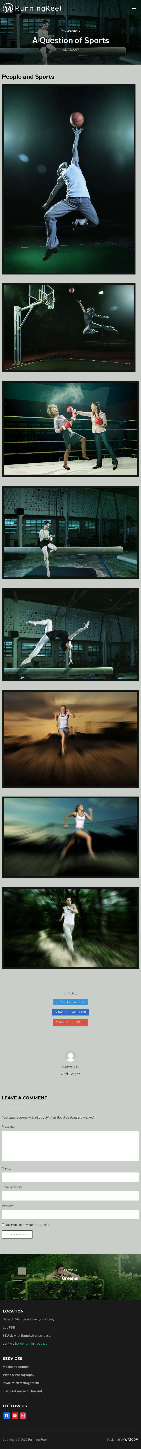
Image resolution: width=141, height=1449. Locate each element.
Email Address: (12, 1187)
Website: (8, 1206)
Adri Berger (70, 1074)
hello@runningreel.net (31, 1343)
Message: (8, 1126)
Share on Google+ (70, 1022)
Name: (6, 1168)
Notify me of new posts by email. (27, 1225)
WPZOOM (131, 1439)
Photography (70, 30)
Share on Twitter (70, 1002)
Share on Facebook (70, 1012)
